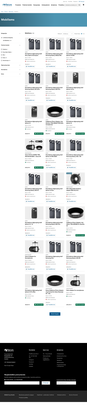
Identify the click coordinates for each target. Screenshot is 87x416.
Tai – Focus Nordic (47, 354)
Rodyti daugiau (55, 314)
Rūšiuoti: (60, 33)
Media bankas (60, 362)
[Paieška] (79, 5)
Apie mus (65, 1)
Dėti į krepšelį (40, 133)
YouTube (31, 364)
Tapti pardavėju (46, 356)
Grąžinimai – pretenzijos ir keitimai (45, 395)
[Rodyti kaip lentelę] (81, 34)
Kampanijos (36, 5)
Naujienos (75, 1)
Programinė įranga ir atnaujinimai (61, 365)
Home (2, 11)
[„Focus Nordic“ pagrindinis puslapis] (7, 5)
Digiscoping (11, 11)
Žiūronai (6, 11)
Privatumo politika (23, 397)
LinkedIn (31, 366)
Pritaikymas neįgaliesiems (46, 359)
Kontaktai (70, 1)
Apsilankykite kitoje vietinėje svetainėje (66, 380)
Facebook (31, 362)
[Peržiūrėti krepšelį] (83, 5)
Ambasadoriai (46, 5)
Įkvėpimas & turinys (61, 356)
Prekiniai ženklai (27, 5)
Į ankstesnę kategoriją (8, 37)
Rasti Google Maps (9, 365)
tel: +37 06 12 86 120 (33, 356)
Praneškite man (31, 66)
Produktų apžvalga (64, 5)
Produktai (18, 5)
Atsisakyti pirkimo (61, 395)
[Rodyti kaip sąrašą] (84, 34)
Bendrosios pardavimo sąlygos (26, 395)
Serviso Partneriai (73, 395)
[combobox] (72, 5)
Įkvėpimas (54, 5)
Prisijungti (82, 1)
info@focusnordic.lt (33, 354)
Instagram (31, 359)
